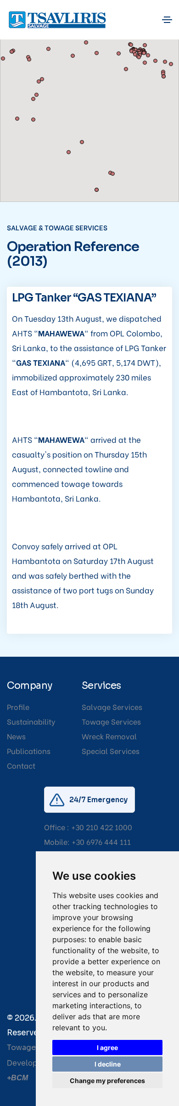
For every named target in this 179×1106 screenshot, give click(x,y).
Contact (21, 765)
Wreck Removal (109, 736)
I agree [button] (107, 1047)
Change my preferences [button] (107, 1080)
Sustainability (31, 721)
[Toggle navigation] (167, 20)
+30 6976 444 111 (101, 841)
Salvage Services (112, 706)
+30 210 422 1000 (101, 826)
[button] (82, 65)
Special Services (111, 750)
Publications (28, 750)
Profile (18, 706)
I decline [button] (108, 1064)
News (16, 736)
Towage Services (111, 721)
